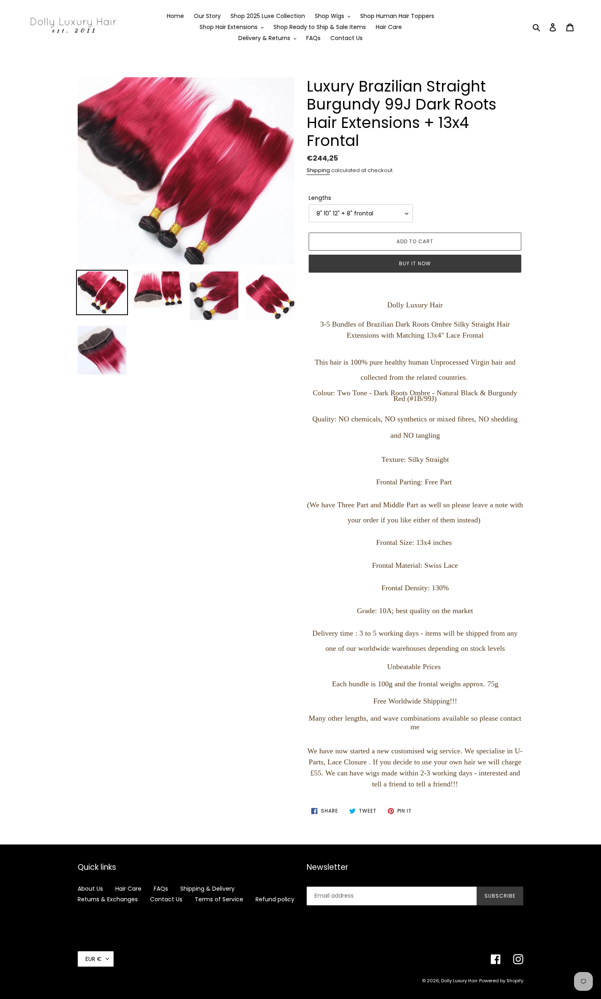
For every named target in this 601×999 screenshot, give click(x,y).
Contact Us (166, 899)
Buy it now (415, 263)
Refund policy (275, 899)
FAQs (161, 889)
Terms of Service (219, 899)
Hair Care (128, 889)
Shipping (318, 170)
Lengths (320, 198)
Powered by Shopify (501, 980)
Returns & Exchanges (108, 899)
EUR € (93, 959)
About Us (90, 889)
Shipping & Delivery (207, 889)
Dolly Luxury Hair (459, 980)
